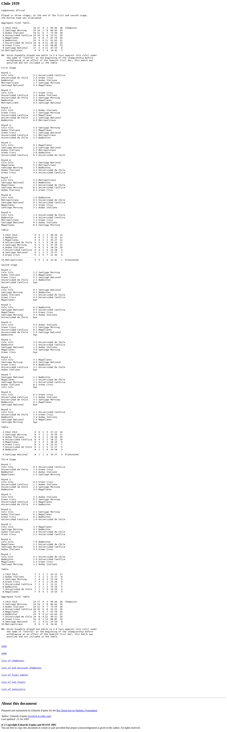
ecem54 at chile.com (39, 716)
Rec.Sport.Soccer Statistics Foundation (77, 710)
